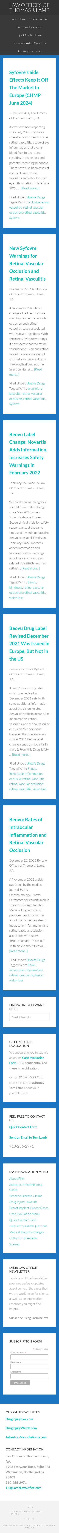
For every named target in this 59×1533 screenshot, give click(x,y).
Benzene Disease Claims (25, 1196)
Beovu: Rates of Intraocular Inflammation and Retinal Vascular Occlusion (28, 835)
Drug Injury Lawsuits (23, 1202)
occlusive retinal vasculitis (26, 779)
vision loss (16, 598)
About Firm (17, 1178)
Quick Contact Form (23, 1127)
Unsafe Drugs (36, 197)
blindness (15, 587)
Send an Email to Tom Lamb (28, 1137)
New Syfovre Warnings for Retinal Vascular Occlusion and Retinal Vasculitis (27, 263)
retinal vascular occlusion (26, 784)
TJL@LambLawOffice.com (23, 1488)
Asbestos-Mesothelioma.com (26, 1437)
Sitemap (14, 1244)
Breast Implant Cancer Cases (28, 1208)
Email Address (18, 1352)
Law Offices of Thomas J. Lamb (29, 7)
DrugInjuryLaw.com (19, 1419)
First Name (15, 1362)
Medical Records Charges (26, 1232)
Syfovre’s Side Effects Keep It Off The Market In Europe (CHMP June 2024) (28, 87)
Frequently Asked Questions (28, 1226)
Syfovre (14, 218)
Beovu (32, 582)
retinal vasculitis (34, 212)
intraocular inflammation (26, 774)
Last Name (15, 1371)
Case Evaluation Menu (24, 1214)
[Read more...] (30, 188)
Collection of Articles (23, 1238)
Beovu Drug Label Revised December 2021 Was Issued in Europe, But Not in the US (29, 643)
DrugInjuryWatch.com (21, 1428)
